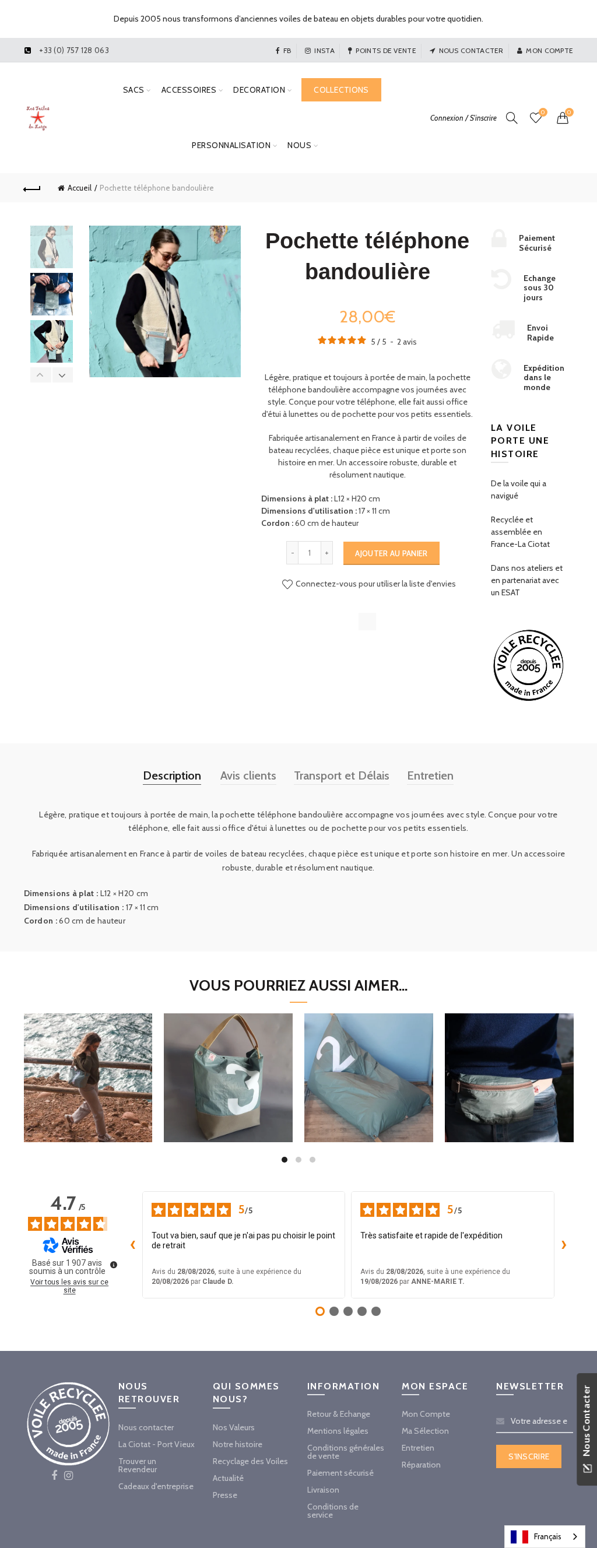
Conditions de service (333, 1510)
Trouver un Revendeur (137, 1465)
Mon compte (549, 50)
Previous (41, 374)
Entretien (430, 775)
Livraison (323, 1489)
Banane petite (509, 1061)
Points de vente (386, 50)
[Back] (32, 187)
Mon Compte (426, 1414)
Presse (225, 1495)
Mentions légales (337, 1431)
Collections (341, 90)
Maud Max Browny (228, 1061)
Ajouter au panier (391, 553)
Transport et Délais (341, 775)
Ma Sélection (425, 1431)
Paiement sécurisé (340, 1473)
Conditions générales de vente (345, 1451)
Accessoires (189, 90)
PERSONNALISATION (231, 145)
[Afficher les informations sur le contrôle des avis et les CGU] (113, 1264)
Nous (299, 145)
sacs (134, 90)
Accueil (80, 187)
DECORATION (259, 90)
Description (172, 775)
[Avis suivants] (564, 1245)
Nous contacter (471, 50)
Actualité (228, 1478)
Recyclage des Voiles (250, 1461)
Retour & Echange (338, 1414)
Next (62, 374)
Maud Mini (88, 1061)
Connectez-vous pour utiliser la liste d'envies (375, 583)
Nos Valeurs (234, 1427)
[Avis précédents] (133, 1245)
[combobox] (544, 1536)
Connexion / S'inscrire (463, 117)
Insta (324, 50)
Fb (287, 50)
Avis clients (248, 775)
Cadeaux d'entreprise (156, 1486)
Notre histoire (237, 1444)
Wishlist (543, 112)
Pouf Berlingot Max (368, 1061)
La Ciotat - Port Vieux (156, 1444)
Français (547, 1536)
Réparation (421, 1464)
